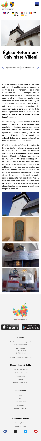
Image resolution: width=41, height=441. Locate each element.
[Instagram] (15, 431)
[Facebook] (5, 431)
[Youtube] (36, 431)
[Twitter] (25, 431)
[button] (37, 4)
